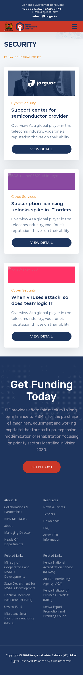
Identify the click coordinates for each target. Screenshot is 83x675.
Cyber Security (23, 103)
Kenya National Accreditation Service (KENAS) (58, 567)
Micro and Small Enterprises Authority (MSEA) (19, 618)
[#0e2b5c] (41, 83)
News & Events (54, 507)
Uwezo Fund (13, 606)
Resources (50, 500)
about (8, 525)
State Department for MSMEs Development (19, 585)
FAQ (46, 528)
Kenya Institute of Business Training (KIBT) (56, 595)
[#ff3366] (41, 275)
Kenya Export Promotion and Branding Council (55, 611)
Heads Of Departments (13, 541)
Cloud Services (23, 196)
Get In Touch (41, 467)
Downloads (51, 521)
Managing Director (17, 532)
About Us (10, 500)
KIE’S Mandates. (15, 519)
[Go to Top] (74, 664)
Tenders (49, 514)
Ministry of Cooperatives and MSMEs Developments (16, 569)
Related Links (13, 555)
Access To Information (51, 537)
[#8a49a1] (41, 181)
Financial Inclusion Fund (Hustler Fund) (18, 597)
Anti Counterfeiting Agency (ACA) (56, 581)
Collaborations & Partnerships (16, 509)
